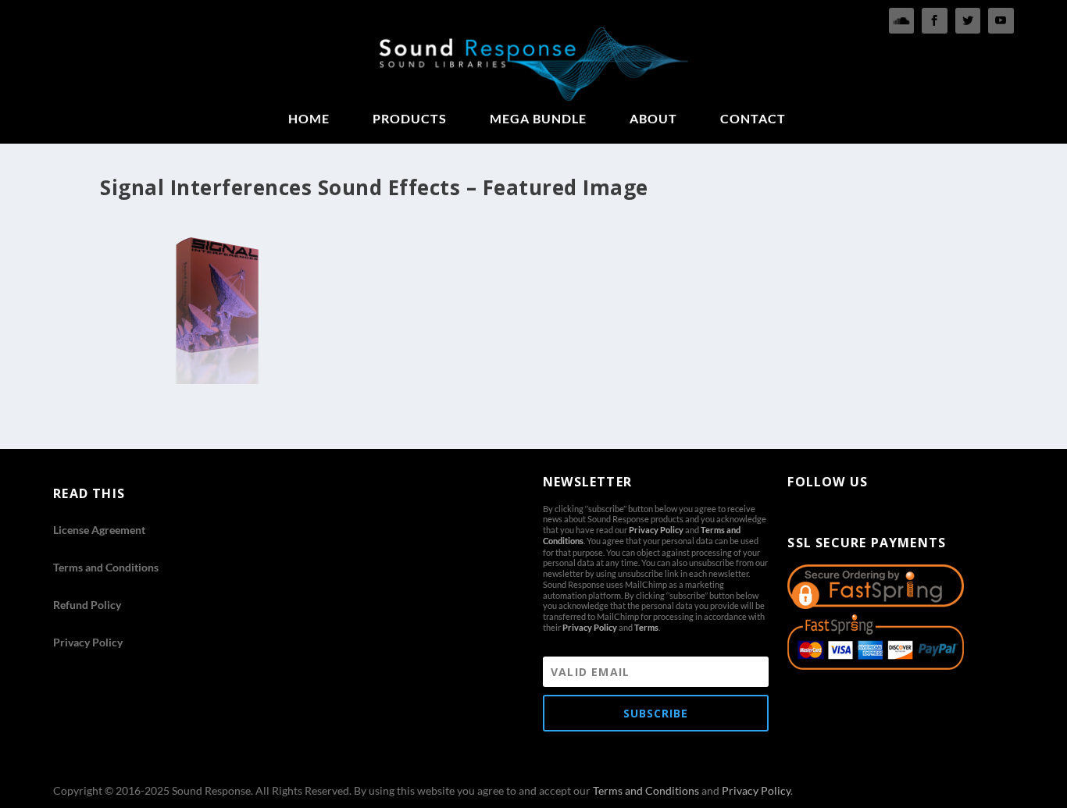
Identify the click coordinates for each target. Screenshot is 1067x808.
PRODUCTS (410, 119)
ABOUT (653, 119)
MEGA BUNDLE (538, 119)
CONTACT (753, 119)
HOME (309, 119)
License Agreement (99, 529)
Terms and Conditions (106, 567)
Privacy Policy (88, 642)
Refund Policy (87, 604)
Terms (646, 627)
